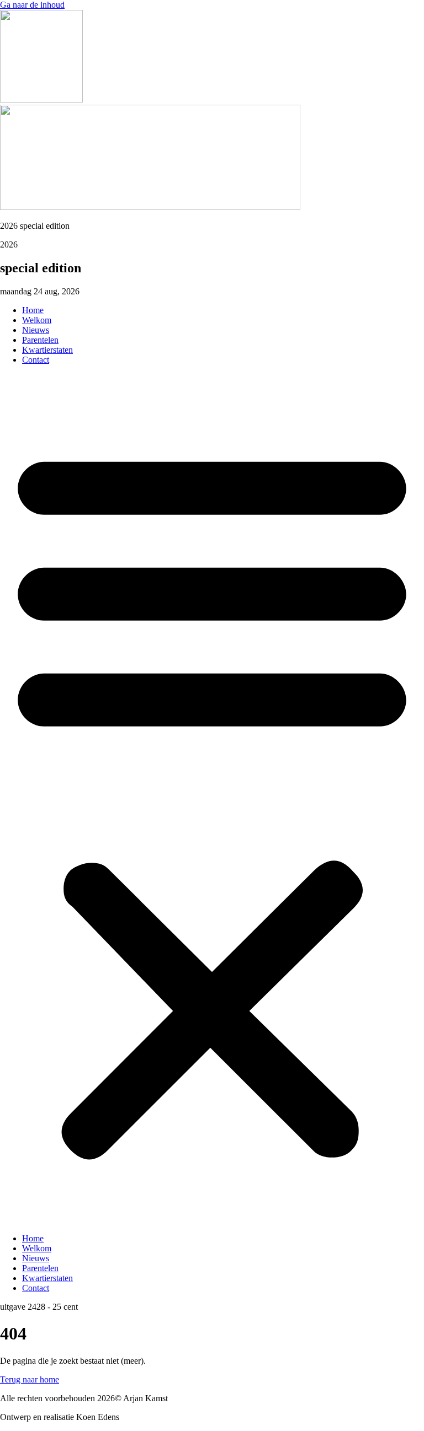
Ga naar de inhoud (32, 4)
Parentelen (40, 340)
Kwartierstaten (47, 349)
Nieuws (35, 330)
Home (33, 310)
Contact (35, 359)
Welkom (36, 320)
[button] (212, 799)
